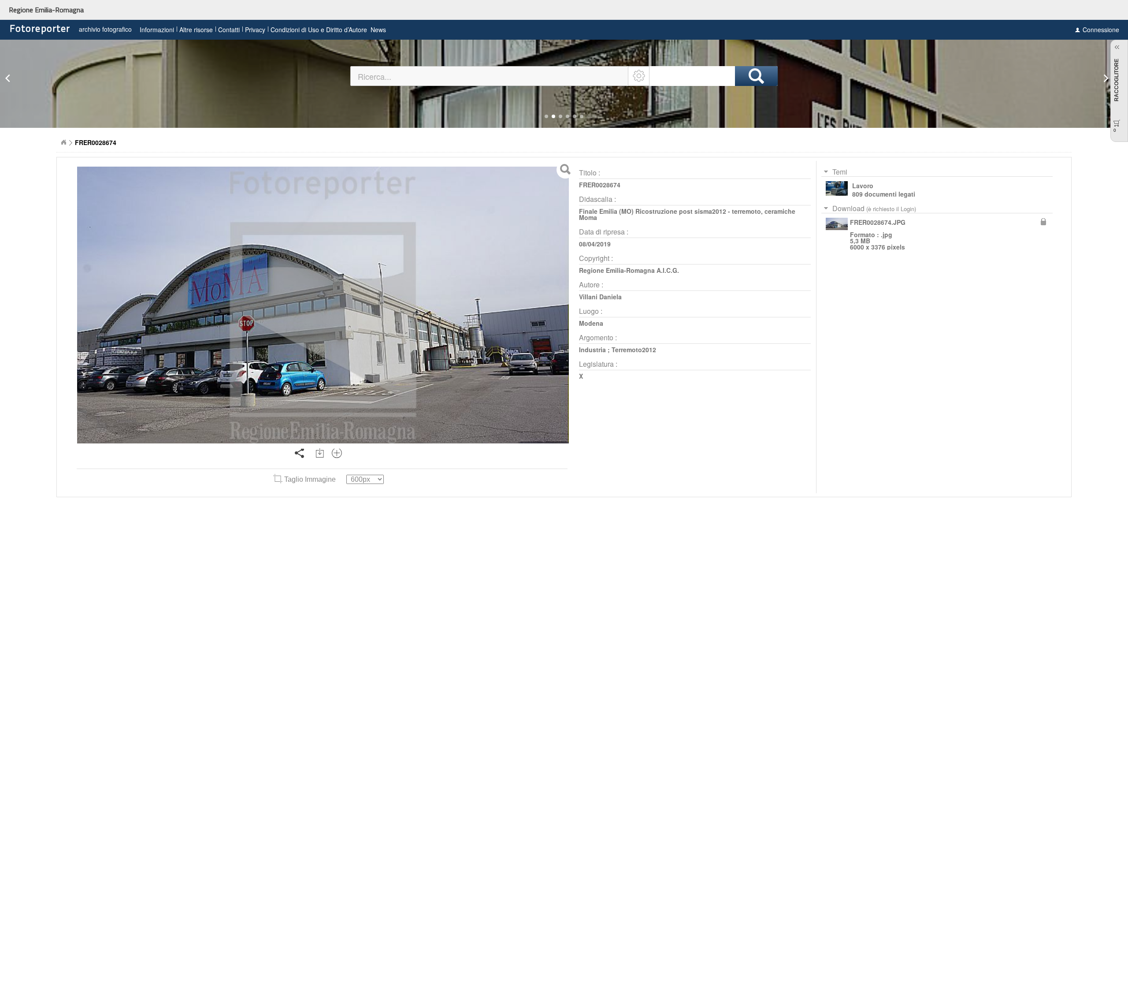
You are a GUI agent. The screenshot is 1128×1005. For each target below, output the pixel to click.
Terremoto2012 (634, 349)
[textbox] (489, 76)
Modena (591, 323)
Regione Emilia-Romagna (46, 9)
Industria (592, 349)
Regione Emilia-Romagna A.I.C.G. (629, 270)
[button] (546, 116)
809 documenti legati (883, 194)
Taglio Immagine (310, 479)
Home (63, 142)
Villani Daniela (600, 296)
